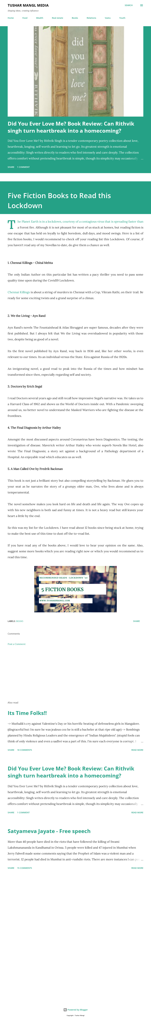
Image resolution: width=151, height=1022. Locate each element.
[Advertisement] (75, 675)
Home (11, 17)
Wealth (39, 17)
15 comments (24, 868)
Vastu (108, 17)
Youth (122, 17)
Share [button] (11, 167)
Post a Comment (17, 644)
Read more (137, 750)
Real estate (57, 17)
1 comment (23, 167)
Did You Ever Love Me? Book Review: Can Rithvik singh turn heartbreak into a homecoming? (71, 127)
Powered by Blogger (77, 1009)
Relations (91, 17)
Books (75, 17)
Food (24, 17)
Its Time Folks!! (27, 713)
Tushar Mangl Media (28, 5)
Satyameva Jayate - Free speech (49, 831)
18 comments (24, 750)
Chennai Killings (19, 292)
